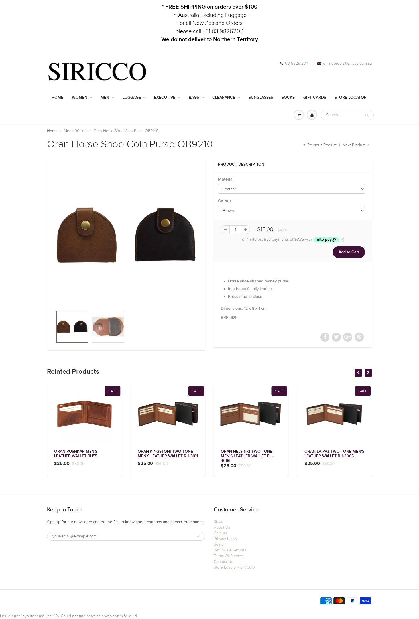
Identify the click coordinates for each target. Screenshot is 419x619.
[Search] (367, 115)
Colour (224, 201)
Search (220, 544)
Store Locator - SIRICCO (234, 567)
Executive (164, 98)
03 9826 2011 (296, 63)
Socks (288, 98)
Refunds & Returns (230, 550)
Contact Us (223, 561)
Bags (194, 98)
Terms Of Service (228, 555)
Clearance (223, 98)
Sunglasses (261, 98)
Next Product (355, 145)
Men (105, 98)
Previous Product (321, 145)
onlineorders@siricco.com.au (347, 63)
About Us (222, 527)
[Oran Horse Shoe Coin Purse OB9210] (126, 235)
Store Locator (351, 98)
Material (226, 179)
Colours (220, 533)
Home (57, 98)
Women (79, 98)
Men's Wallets (75, 130)
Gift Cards (314, 98)
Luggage (132, 98)
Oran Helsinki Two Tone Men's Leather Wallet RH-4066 (247, 456)
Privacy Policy (225, 538)
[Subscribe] (198, 536)
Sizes (218, 521)
